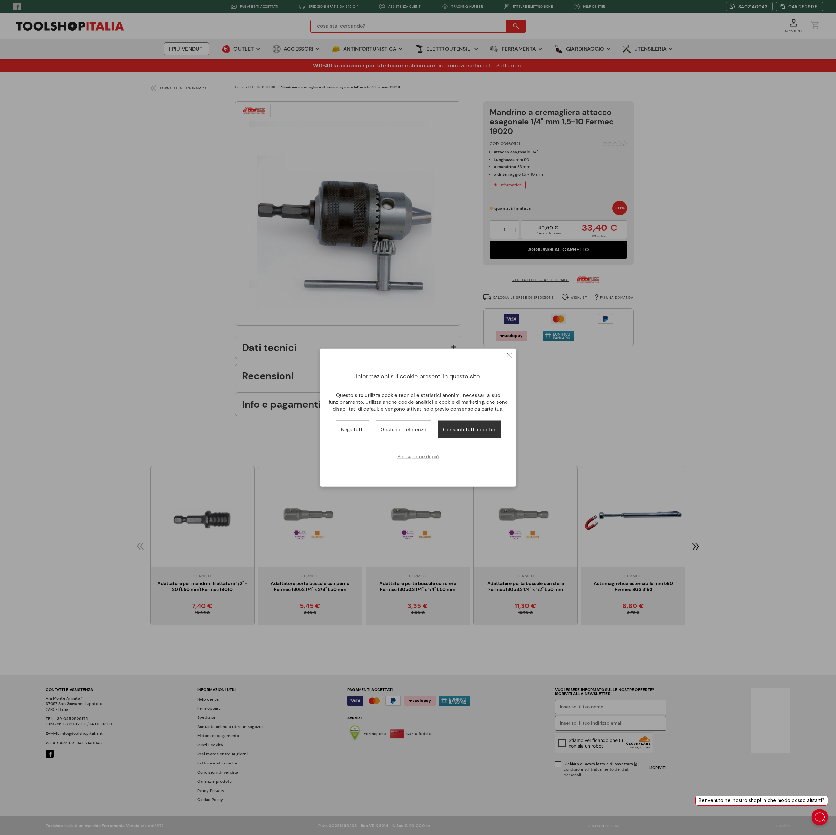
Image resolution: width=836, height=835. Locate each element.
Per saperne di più (418, 456)
